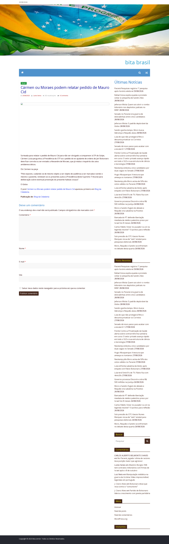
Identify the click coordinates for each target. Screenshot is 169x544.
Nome (22, 248)
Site (20, 275)
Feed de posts (120, 511)
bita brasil (137, 62)
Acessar (117, 507)
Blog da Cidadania (41, 196)
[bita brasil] (84, 5)
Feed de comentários (123, 515)
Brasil (24, 83)
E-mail (22, 261)
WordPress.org (120, 519)
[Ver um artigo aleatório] (146, 73)
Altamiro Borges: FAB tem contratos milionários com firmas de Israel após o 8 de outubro (131, 468)
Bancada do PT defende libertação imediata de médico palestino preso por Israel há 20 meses (131, 220)
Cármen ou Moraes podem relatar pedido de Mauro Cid (51, 189)
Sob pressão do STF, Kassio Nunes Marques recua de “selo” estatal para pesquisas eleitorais (130, 239)
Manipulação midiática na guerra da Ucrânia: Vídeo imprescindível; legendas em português (131, 477)
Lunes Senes (37, 96)
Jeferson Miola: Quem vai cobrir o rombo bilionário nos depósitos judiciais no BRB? (131, 107)
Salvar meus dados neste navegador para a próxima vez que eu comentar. (53, 288)
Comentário (25, 215)
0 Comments (63, 96)
